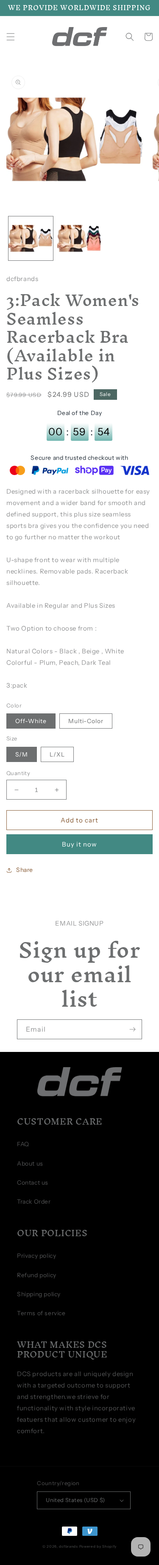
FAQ (23, 1144)
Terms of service (41, 1313)
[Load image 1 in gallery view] (30, 238)
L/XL (57, 754)
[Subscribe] (132, 1029)
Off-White (31, 721)
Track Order (34, 1201)
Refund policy (36, 1275)
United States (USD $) (75, 1500)
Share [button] (24, 870)
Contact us (32, 1182)
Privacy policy (36, 1255)
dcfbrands (68, 1546)
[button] (10, 36)
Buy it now (79, 844)
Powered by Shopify (98, 1546)
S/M (21, 754)
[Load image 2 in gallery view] (79, 238)
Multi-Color (85, 721)
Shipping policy (39, 1294)
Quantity (18, 773)
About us (30, 1163)
